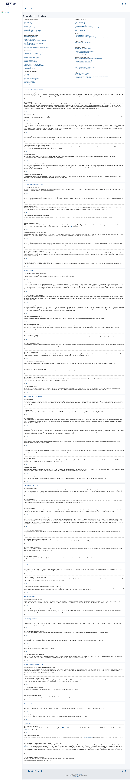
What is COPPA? (27, 22)
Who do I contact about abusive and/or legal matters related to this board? (91, 76)
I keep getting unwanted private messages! (84, 36)
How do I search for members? (82, 52)
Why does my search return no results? (83, 50)
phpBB (71, 226)
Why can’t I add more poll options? (31, 57)
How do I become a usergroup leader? (83, 26)
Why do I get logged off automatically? (32, 30)
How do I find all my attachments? (82, 68)
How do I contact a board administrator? (84, 77)
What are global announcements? (31, 78)
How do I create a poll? (29, 56)
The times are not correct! (29, 39)
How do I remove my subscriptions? (83, 62)
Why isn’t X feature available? (81, 74)
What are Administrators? (80, 21)
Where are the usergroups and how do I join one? (85, 25)
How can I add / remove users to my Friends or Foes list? (87, 44)
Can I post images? (28, 77)
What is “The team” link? (80, 30)
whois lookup (27, 746)
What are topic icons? (29, 83)
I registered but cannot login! (30, 25)
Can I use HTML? (27, 74)
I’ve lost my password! (29, 29)
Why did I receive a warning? (30, 63)
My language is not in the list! (30, 42)
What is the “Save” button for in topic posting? (34, 65)
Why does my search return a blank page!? (84, 51)
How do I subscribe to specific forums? (83, 61)
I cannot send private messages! (82, 35)
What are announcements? (30, 79)
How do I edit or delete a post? (31, 53)
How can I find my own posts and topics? (84, 54)
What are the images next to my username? (33, 43)
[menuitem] (122, 4)
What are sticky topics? (29, 81)
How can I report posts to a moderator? (32, 64)
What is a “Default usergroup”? (82, 29)
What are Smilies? (28, 75)
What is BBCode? (28, 73)
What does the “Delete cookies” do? (32, 31)
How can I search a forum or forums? (83, 48)
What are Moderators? (80, 22)
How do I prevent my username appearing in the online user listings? (39, 37)
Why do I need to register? (30, 21)
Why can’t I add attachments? (30, 61)
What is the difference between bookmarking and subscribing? (89, 58)
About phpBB (27, 729)
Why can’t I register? (28, 23)
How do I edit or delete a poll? (30, 58)
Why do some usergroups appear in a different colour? (87, 27)
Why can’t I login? (28, 26)
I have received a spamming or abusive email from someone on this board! (91, 37)
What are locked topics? (29, 82)
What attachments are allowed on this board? (85, 67)
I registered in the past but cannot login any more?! (35, 27)
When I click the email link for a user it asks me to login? (36, 47)
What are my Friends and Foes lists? (83, 42)
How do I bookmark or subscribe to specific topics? (86, 60)
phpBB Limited (64, 727)
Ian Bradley (79, 774)
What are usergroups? (80, 23)
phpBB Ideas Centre (88, 737)
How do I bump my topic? (29, 68)
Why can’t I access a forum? (30, 60)
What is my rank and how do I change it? (33, 46)
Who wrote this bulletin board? (82, 73)
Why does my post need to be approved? (33, 67)
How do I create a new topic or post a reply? (33, 52)
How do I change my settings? (30, 36)
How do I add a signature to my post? (32, 54)
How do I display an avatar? (30, 44)
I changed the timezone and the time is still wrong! (35, 40)
